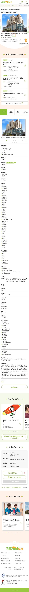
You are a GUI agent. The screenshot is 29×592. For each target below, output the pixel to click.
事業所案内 (22, 567)
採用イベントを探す (5, 560)
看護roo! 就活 (7, 5)
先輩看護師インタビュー (20, 560)
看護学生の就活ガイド (6, 563)
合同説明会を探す (5, 558)
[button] (3, 112)
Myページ (3, 555)
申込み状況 (17, 555)
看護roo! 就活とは (19, 552)
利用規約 (9, 569)
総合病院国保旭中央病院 (16, 487)
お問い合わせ (18, 563)
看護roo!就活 (7, 487)
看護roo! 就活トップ (5, 552)
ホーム (2, 5)
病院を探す (17, 558)
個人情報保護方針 (17, 569)
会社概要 (15, 567)
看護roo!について (8, 567)
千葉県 (13, 5)
